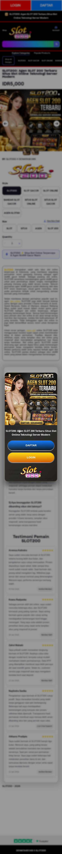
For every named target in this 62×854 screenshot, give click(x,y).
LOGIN (31, 457)
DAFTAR (31, 445)
